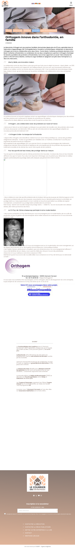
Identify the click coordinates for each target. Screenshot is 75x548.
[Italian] (38, 3)
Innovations (27, 30)
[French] (34, 3)
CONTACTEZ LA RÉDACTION (35, 524)
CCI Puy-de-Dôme (18, 30)
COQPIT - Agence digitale (43, 546)
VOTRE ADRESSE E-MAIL (37, 507)
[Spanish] (39, 3)
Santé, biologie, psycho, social (48, 30)
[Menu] (71, 3)
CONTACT (28, 533)
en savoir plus (28, 378)
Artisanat (8, 30)
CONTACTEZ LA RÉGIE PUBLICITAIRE (38, 527)
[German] (36, 3)
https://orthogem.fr (46, 278)
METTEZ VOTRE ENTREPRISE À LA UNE (38, 530)
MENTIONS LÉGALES (32, 536)
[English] (32, 3)
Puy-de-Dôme (36, 30)
